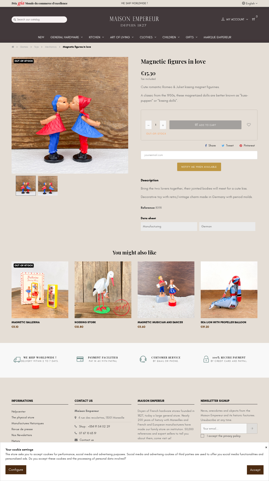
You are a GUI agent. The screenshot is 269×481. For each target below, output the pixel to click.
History (16, 441)
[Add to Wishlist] (249, 124)
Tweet (230, 145)
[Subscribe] (252, 428)
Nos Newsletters (22, 435)
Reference (148, 208)
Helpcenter (18, 411)
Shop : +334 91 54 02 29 (94, 426)
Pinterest (249, 145)
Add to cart (207, 125)
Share (212, 145)
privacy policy (231, 436)
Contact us (87, 440)
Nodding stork (85, 322)
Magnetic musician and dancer (160, 322)
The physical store (23, 417)
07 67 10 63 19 (87, 433)
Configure (16, 470)
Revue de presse (22, 429)
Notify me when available (199, 166)
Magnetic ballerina (26, 322)
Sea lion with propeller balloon (223, 322)
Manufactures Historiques (28, 423)
